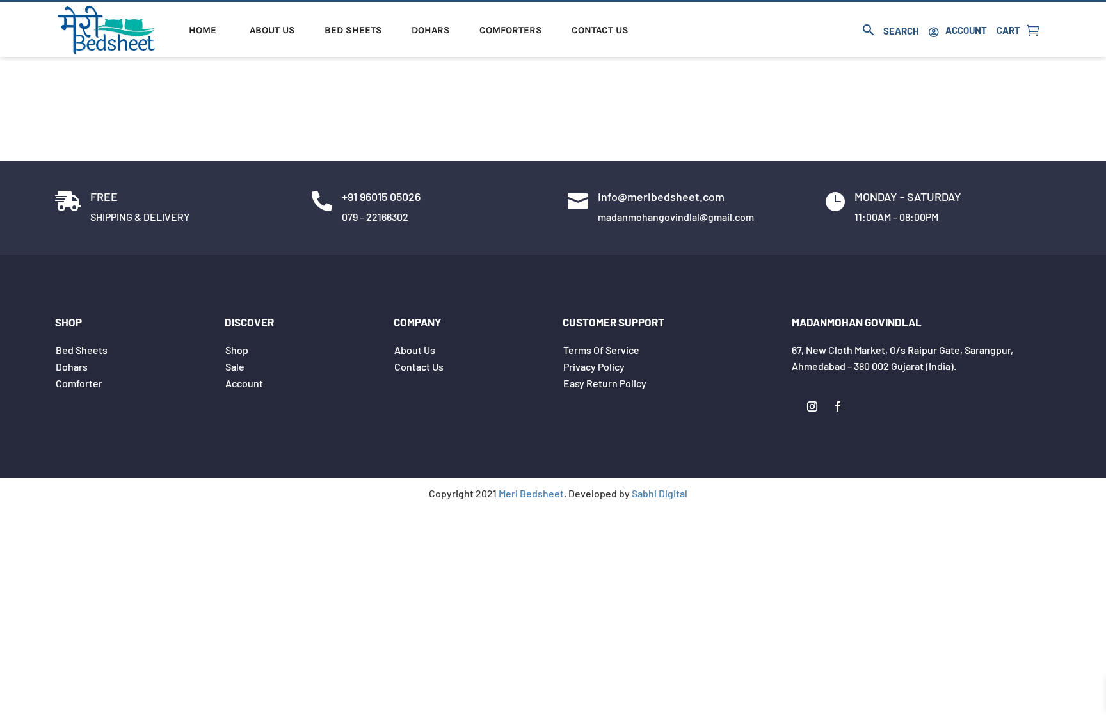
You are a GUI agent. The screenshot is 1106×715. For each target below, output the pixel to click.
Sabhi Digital (659, 493)
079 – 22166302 (375, 217)
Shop (236, 350)
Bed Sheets (353, 30)
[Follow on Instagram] (812, 406)
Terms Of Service (601, 350)
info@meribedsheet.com (661, 196)
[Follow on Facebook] (838, 406)
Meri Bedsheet (531, 493)
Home (202, 30)
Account (966, 30)
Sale (234, 366)
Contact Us (600, 30)
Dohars (431, 30)
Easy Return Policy (604, 383)
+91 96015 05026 (381, 196)
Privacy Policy (594, 366)
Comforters (510, 30)
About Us (272, 30)
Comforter (79, 383)
